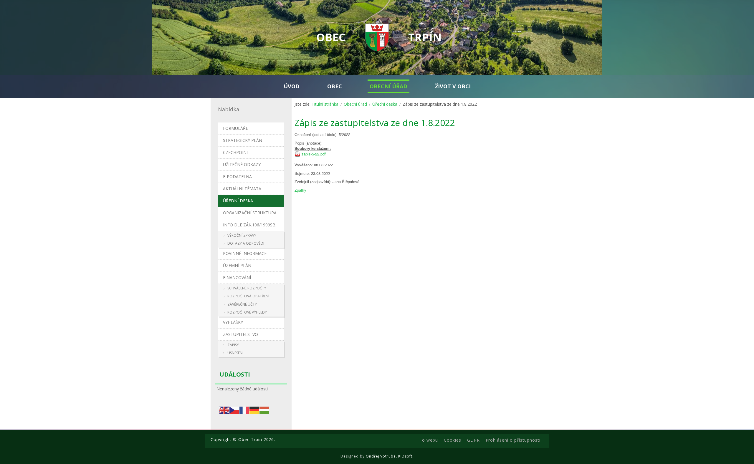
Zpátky (300, 190)
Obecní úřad (355, 104)
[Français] (244, 409)
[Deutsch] (254, 409)
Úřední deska (384, 104)
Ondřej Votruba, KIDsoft (389, 456)
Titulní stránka (325, 104)
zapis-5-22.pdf (314, 154)
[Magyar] (264, 409)
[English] (224, 409)
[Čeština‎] (234, 409)
